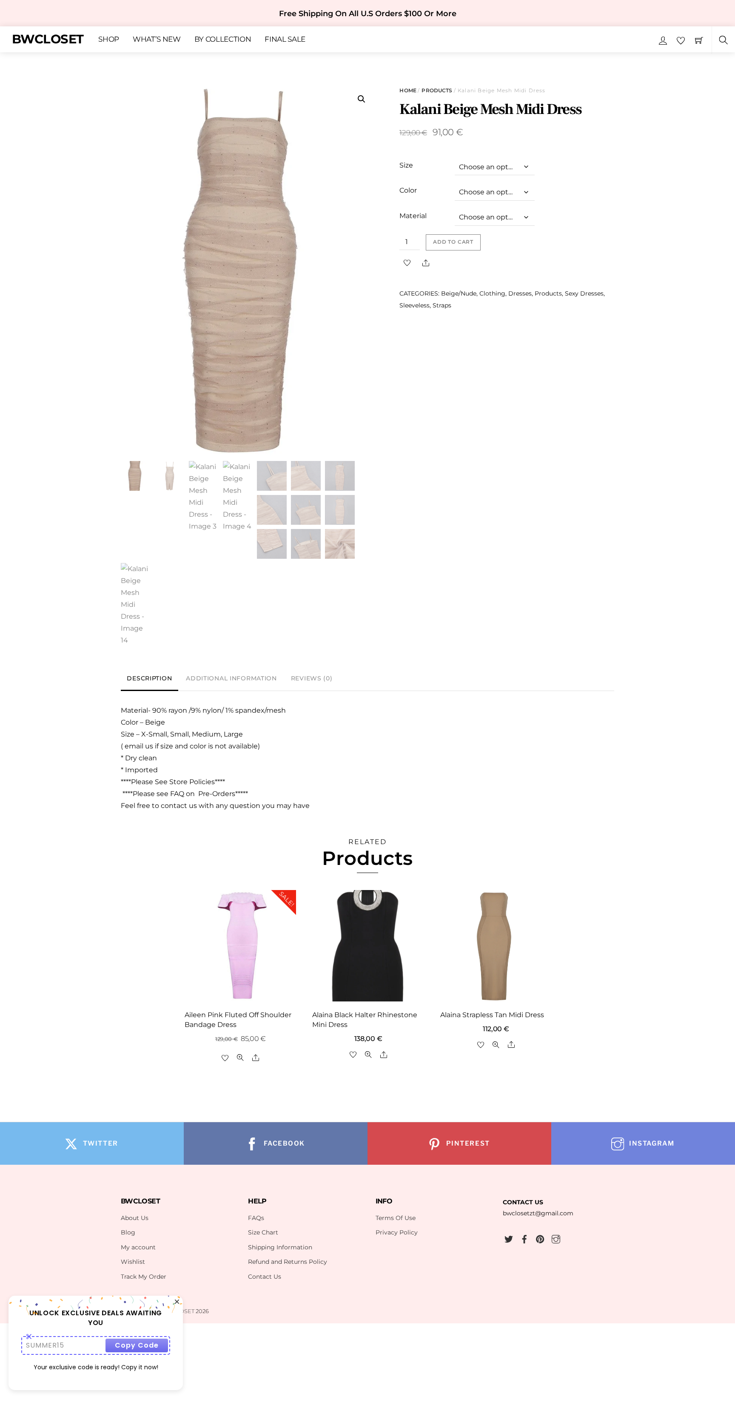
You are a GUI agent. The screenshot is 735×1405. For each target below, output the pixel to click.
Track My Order (143, 1276)
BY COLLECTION (222, 39)
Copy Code (137, 1345)
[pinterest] (540, 1238)
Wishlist (133, 1262)
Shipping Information (280, 1247)
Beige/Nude (458, 293)
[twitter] (509, 1238)
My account (138, 1247)
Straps (442, 305)
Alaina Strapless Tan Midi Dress (492, 1015)
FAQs (256, 1218)
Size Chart (263, 1232)
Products (437, 90)
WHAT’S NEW (157, 39)
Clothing (492, 293)
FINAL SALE (285, 39)
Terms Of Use (396, 1218)
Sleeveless (414, 305)
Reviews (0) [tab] (312, 678)
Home (407, 90)
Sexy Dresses (584, 293)
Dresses (520, 293)
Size (406, 165)
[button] (361, 99)
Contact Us (264, 1276)
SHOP (108, 39)
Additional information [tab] (231, 678)
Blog (128, 1232)
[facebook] (524, 1238)
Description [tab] (149, 678)
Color (408, 190)
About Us (134, 1218)
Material (413, 216)
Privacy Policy (397, 1232)
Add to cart (453, 242)
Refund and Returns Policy (287, 1262)
